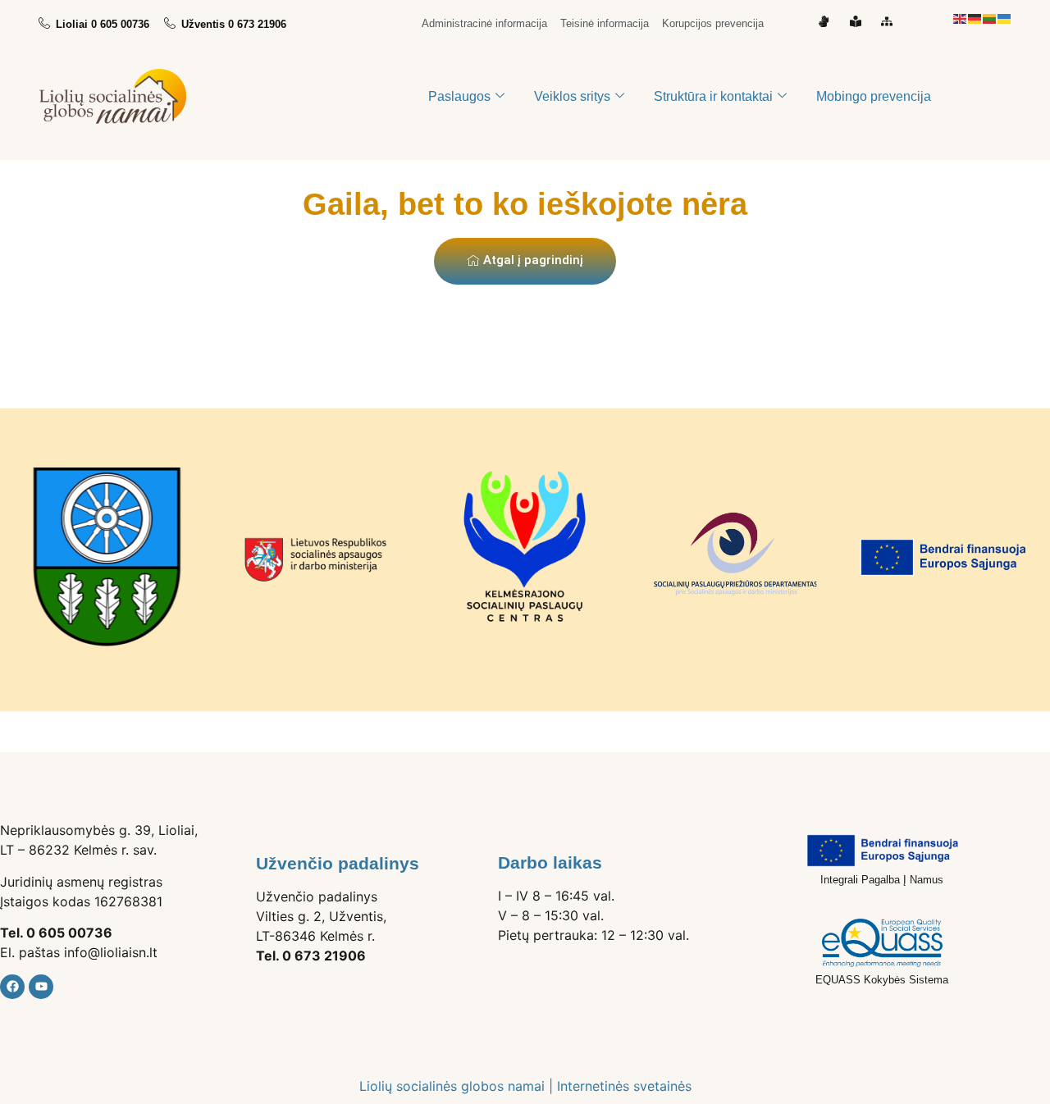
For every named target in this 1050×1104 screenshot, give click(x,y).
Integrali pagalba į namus (881, 880)
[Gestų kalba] (827, 21)
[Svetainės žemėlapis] (890, 21)
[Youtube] (41, 986)
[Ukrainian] (1005, 17)
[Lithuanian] (990, 17)
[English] (960, 17)
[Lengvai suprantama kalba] (859, 21)
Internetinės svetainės (624, 1086)
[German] (975, 17)
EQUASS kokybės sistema (881, 980)
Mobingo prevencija (873, 96)
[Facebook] (12, 986)
